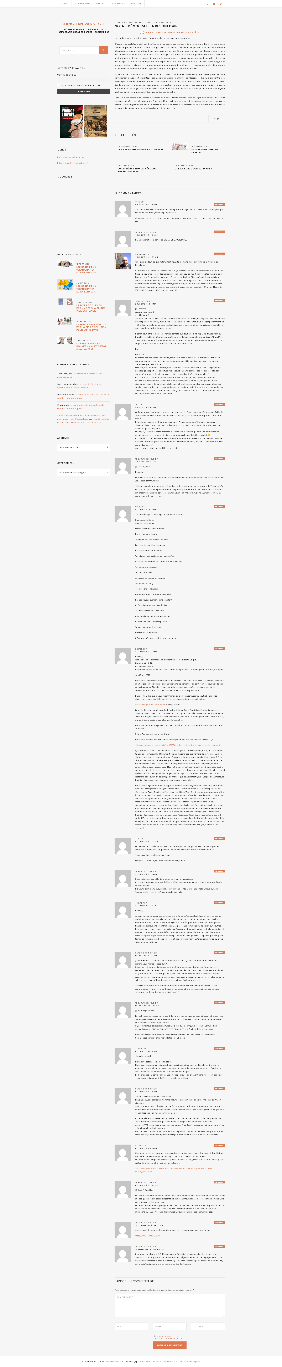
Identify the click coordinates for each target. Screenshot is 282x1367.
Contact (101, 3)
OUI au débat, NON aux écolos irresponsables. (137, 170)
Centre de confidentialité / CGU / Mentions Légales (176, 1362)
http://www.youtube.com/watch (150, 704)
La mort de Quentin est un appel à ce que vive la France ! (90, 308)
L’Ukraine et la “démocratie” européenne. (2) (86, 270)
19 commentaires (162, 22)
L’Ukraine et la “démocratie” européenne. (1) (86, 289)
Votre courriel (66, 75)
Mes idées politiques (139, 22)
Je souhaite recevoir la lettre (80, 85)
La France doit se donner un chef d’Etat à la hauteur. (91, 346)
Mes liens (136, 3)
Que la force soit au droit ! (193, 168)
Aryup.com (145, 1362)
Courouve (140, 254)
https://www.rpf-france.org (70, 157)
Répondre (219, 204)
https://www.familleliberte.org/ (72, 163)
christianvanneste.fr (113, 1362)
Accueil (64, 3)
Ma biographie (82, 3)
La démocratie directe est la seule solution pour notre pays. (91, 327)
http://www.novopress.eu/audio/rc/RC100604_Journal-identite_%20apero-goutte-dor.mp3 (177, 745)
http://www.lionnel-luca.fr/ (147, 1236)
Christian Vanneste (84, 23)
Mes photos (118, 3)
